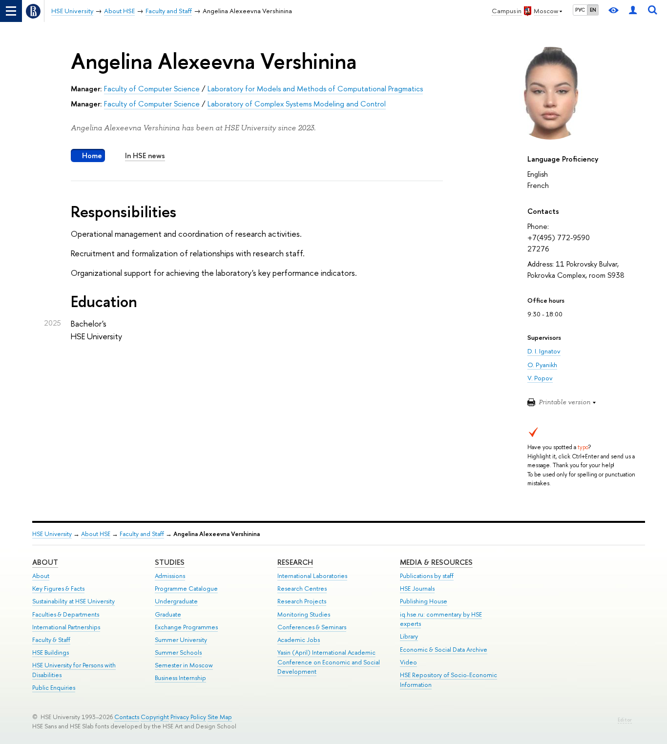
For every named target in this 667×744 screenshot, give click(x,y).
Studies (170, 562)
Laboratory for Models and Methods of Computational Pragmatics (315, 88)
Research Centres (302, 588)
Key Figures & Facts (58, 588)
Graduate (168, 614)
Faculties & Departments (65, 614)
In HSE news (145, 155)
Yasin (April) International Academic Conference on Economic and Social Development (328, 662)
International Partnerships (66, 627)
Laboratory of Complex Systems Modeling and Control (297, 104)
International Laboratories (312, 576)
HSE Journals (417, 588)
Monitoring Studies (303, 614)
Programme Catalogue (186, 588)
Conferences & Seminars (311, 627)
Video (408, 662)
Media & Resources (436, 562)
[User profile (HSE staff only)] (632, 11)
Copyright (155, 717)
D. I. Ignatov (544, 351)
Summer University (181, 640)
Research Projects (301, 601)
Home (92, 155)
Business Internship (180, 678)
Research (295, 562)
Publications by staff (427, 576)
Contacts (126, 717)
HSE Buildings (50, 652)
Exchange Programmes (186, 627)
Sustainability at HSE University (73, 601)
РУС (580, 9)
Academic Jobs (298, 640)
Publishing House (423, 601)
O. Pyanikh (542, 364)
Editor (625, 720)
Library (409, 636)
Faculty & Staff (51, 640)
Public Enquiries (53, 687)
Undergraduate (176, 601)
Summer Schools (178, 652)
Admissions (170, 576)
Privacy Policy (188, 717)
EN (593, 9)
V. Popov (540, 377)
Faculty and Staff (142, 534)
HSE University (52, 534)
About (45, 562)
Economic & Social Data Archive (443, 649)
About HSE (95, 534)
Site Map (220, 717)
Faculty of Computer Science (152, 88)
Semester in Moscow (184, 665)
